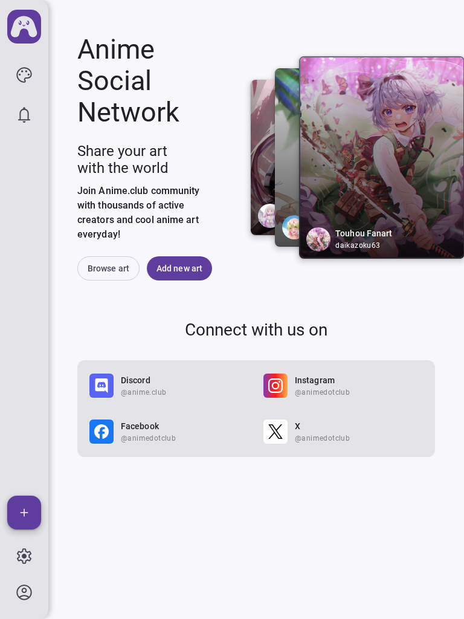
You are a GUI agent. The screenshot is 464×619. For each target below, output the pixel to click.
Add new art (179, 268)
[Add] (24, 513)
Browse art (108, 268)
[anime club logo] (24, 27)
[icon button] (24, 75)
